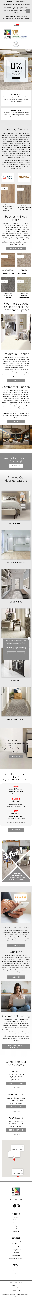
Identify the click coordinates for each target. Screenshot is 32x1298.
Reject (20, 653)
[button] (1, 177)
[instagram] (18, 1205)
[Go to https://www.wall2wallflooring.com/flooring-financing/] (16, 114)
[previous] (1, 69)
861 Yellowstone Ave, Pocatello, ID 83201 (16, 19)
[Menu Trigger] (28, 11)
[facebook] (14, 1205)
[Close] (21, 1171)
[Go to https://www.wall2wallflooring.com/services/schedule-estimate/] (16, 98)
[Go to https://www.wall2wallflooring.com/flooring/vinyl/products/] (16, 586)
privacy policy (18, 647)
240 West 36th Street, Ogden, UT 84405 (16, 4)
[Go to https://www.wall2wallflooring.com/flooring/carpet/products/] (16, 508)
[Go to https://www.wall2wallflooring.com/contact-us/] (16, 1200)
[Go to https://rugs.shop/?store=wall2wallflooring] (16, 704)
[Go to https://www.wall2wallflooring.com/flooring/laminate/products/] (16, 625)
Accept (11, 653)
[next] (30, 69)
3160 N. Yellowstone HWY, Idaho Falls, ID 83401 (16, 11)
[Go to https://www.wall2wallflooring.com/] (16, 1191)
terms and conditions (10, 648)
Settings (16, 656)
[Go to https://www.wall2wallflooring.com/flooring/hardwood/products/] (16, 547)
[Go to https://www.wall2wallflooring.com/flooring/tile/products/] (16, 665)
